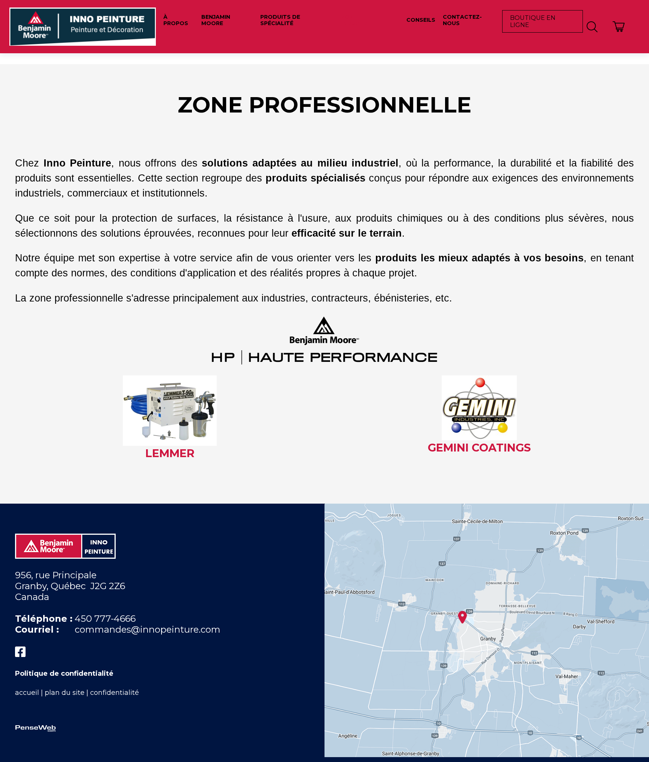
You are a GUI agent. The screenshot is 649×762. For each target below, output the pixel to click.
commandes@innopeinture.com (147, 629)
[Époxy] (324, 359)
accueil (27, 692)
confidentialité (114, 692)
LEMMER (170, 453)
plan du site (65, 692)
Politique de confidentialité (64, 673)
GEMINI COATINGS (479, 447)
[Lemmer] (170, 441)
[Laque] (479, 435)
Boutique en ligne (532, 21)
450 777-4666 (105, 618)
